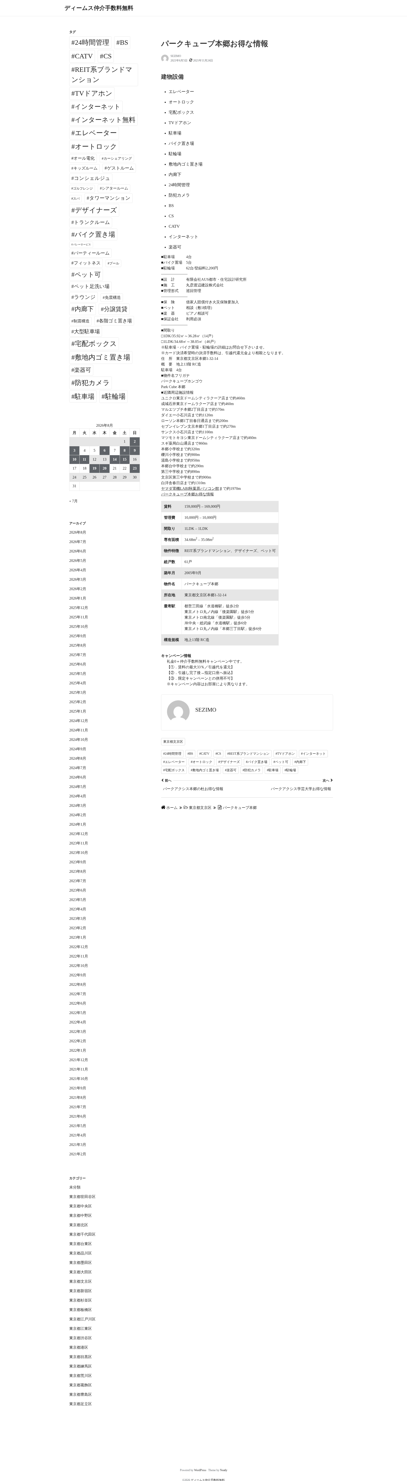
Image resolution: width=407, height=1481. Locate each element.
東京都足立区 (80, 1404)
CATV (84, 56)
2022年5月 (77, 1013)
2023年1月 (77, 937)
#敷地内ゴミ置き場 (205, 770)
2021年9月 (77, 1088)
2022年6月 (77, 1003)
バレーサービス (82, 244)
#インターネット (313, 753)
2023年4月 (77, 909)
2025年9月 (77, 636)
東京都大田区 (80, 1272)
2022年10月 (78, 966)
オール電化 (84, 158)
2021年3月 (77, 1145)
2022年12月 (78, 947)
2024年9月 (77, 749)
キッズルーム (85, 168)
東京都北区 (78, 1225)
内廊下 (84, 308)
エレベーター (96, 133)
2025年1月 (77, 711)
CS (107, 56)
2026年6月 (77, 551)
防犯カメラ (92, 382)
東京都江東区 (80, 1329)
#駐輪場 (290, 770)
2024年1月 (77, 824)
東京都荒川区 (80, 1376)
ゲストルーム (120, 168)
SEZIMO (176, 56)
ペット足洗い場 (92, 286)
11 (84, 459)
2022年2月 (77, 1041)
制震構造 (81, 321)
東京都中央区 (80, 1206)
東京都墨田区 (80, 1263)
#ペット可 (280, 762)
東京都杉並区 (80, 1300)
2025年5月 (77, 674)
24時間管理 (92, 42)
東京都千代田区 (82, 1234)
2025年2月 (77, 702)
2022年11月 (78, 956)
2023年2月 (77, 928)
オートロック (96, 146)
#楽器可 (230, 770)
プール (114, 263)
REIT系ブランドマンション (101, 74)
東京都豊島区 (80, 1394)
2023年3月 (77, 919)
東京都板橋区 (80, 1310)
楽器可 (82, 370)
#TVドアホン (285, 753)
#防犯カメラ (252, 770)
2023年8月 (77, 871)
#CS (218, 753)
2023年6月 (77, 890)
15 (124, 459)
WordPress (200, 1470)
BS (124, 42)
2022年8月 (77, 984)
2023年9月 (77, 862)
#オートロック (201, 762)
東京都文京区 (173, 741)
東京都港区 (78, 1347)
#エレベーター (174, 762)
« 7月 (73, 501)
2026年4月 (77, 570)
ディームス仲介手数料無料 (99, 8)
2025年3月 (77, 692)
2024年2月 (77, 815)
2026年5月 (77, 561)
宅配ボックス (96, 343)
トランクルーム (92, 222)
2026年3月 (77, 579)
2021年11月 (78, 1069)
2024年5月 (77, 787)
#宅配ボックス (174, 770)
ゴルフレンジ (83, 188)
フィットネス (87, 262)
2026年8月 (77, 532)
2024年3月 (77, 805)
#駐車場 (272, 770)
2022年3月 (77, 1032)
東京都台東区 (80, 1244)
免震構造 (113, 297)
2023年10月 (78, 853)
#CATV (204, 753)
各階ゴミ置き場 (115, 320)
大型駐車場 (87, 331)
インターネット (98, 106)
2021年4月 (77, 1135)
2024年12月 (78, 721)
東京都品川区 (80, 1253)
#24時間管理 (172, 753)
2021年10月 (78, 1079)
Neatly (223, 1470)
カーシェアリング (118, 158)
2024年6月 (77, 777)
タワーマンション (109, 198)
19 (94, 468)
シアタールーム (115, 188)
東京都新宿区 (80, 1291)
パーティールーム (92, 253)
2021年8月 (77, 1098)
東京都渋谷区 (80, 1338)
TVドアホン (93, 93)
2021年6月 (77, 1116)
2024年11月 (78, 730)
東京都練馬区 (80, 1366)
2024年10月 (78, 740)
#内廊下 (300, 762)
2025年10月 (78, 627)
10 (74, 459)
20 (104, 468)
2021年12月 (78, 1060)
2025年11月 (78, 617)
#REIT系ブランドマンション (248, 753)
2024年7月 (77, 768)
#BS (190, 753)
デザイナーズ (96, 210)
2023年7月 (77, 881)
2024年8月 (77, 758)
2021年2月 (77, 1154)
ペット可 (88, 274)
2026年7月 (77, 542)
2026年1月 (77, 598)
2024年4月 (77, 796)
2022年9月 (77, 975)
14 (115, 459)
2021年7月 (77, 1107)
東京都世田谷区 (82, 1197)
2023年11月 (78, 843)
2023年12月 (78, 834)
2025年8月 (77, 645)
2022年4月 (77, 1022)
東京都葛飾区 (80, 1385)
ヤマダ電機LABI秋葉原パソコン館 (190, 489)
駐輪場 (115, 396)
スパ (76, 198)
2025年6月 (77, 664)
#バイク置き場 (256, 762)
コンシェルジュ (92, 178)
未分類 (75, 1187)
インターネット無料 (105, 119)
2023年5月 (77, 900)
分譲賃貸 (115, 309)
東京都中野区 (80, 1215)
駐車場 (84, 396)
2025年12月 (78, 608)
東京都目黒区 (80, 1357)
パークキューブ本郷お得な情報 (187, 494)
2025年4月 (77, 683)
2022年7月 (77, 994)
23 (135, 468)
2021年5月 (77, 1126)
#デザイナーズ (229, 762)
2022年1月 (77, 1050)
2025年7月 (77, 655)
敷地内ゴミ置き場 (102, 357)
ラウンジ (85, 297)
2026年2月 (77, 589)
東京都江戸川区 (82, 1319)
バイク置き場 (95, 234)
